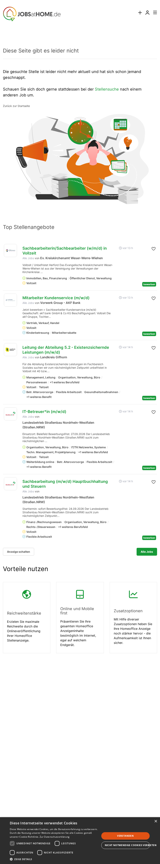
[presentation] (140, 13)
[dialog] (80, 840)
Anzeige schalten (18, 551)
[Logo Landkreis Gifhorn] (10, 349)
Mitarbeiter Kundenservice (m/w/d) (56, 297)
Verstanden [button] (125, 835)
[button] (153, 249)
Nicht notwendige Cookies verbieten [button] (127, 845)
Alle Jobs (28, 258)
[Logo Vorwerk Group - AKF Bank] (10, 300)
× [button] (155, 821)
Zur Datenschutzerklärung (54, 836)
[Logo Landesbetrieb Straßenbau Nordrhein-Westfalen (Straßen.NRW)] (10, 414)
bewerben (149, 284)
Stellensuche (107, 89)
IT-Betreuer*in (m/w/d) (44, 411)
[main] (80, 347)
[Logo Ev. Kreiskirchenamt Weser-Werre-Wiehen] (10, 250)
